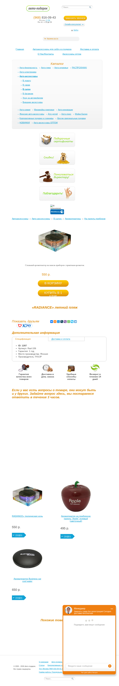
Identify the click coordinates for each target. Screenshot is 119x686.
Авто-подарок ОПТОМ (60, 662)
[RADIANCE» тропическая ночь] (27, 497)
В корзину (53, 283)
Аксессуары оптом (71, 54)
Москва (42, 20)
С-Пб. (48, 20)
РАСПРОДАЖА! (79, 67)
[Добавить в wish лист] (24, 325)
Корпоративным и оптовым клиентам (62, 665)
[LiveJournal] (61, 321)
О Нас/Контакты (46, 54)
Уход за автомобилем (33, 98)
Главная (20, 49)
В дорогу (27, 80)
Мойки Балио (81, 114)
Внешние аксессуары (33, 102)
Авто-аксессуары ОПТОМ (46, 123)
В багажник (28, 93)
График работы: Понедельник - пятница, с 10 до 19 (59, 672)
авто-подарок (40, 9)
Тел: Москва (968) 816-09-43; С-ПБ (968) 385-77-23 (59, 669)
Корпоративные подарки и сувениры (36, 118)
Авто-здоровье (61, 67)
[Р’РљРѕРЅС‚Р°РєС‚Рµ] (51, 321)
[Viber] (65, 321)
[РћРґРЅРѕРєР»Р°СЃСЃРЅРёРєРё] (55, 321)
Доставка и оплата (89, 49)
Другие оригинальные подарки (71, 118)
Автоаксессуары (20, 218)
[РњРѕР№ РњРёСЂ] (58, 321)
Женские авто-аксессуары (32, 114)
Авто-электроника (28, 72)
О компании (43, 662)
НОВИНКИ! (25, 123)
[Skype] (72, 321)
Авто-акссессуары (41, 218)
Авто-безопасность (28, 67)
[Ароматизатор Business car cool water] (27, 559)
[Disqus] (55, 440)
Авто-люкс (66, 114)
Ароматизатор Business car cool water (27, 579)
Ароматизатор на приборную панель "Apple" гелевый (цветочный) (76, 518)
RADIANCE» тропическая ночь (27, 516)
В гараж (26, 85)
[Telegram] (75, 321)
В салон (57, 218)
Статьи (41, 665)
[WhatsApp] (68, 321)
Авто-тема (46, 67)
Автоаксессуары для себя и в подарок (52, 49)
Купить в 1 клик (53, 293)
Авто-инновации (65, 110)
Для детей (53, 114)
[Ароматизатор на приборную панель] (75, 497)
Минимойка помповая (44, 110)
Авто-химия (25, 110)
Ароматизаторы (73, 218)
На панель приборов (94, 218)
